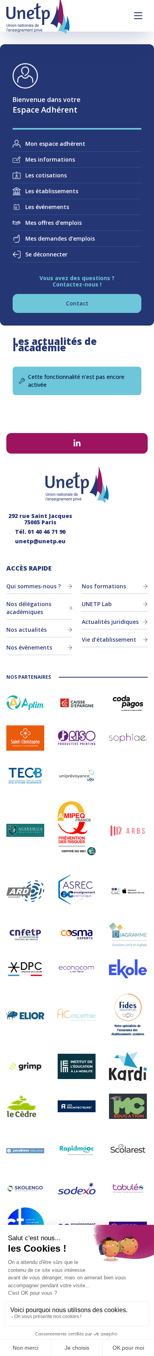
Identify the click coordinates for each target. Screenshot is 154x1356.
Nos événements (29, 647)
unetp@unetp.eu (40, 541)
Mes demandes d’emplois (60, 238)
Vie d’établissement (109, 639)
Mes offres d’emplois (53, 222)
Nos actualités (26, 629)
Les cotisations (46, 175)
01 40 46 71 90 (47, 531)
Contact (77, 303)
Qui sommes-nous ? (33, 586)
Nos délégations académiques (28, 608)
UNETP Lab (97, 604)
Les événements (47, 207)
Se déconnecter (46, 254)
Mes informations (50, 159)
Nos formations (104, 586)
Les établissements (51, 191)
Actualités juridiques (110, 621)
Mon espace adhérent (55, 143)
